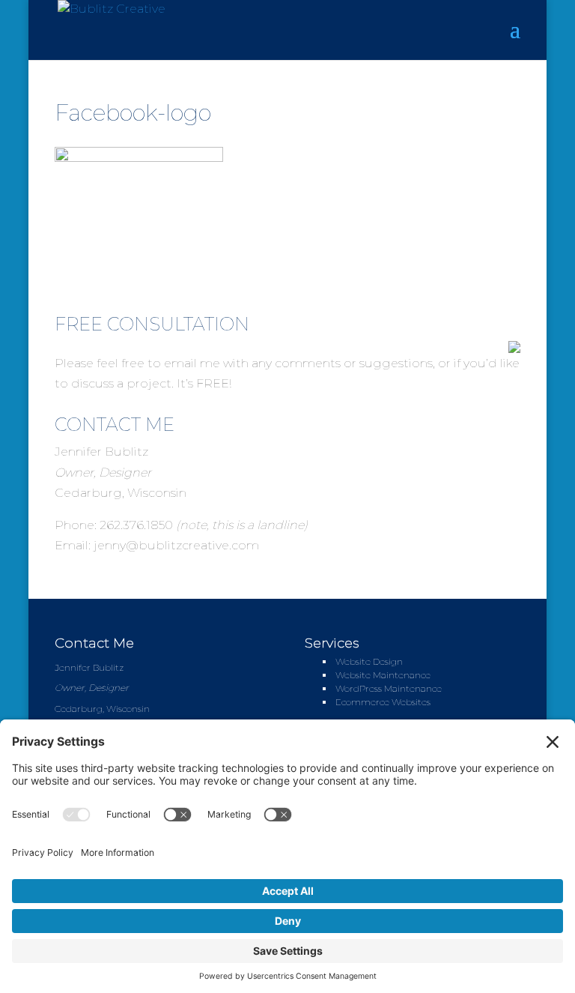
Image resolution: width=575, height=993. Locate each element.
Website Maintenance (383, 674)
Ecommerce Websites (383, 701)
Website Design (369, 661)
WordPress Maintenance (388, 688)
